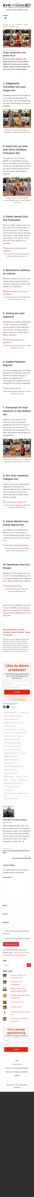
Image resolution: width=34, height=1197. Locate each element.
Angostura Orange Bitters (10, 712)
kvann (7, 327)
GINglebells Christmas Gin (11, 756)
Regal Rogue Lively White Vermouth (13, 783)
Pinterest (21, 632)
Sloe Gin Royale (8, 790)
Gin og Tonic (23, 753)
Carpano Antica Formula (10, 726)
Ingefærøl (18, 776)
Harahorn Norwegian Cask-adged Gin (13, 766)
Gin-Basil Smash (15, 1007)
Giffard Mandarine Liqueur (10, 753)
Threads (27, 632)
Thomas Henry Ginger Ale (10, 798)
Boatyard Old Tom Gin (9, 722)
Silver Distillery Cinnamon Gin (11, 786)
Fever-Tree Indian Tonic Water (11, 739)
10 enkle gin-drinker (16, 1002)
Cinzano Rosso (22, 729)
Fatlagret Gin (13, 484)
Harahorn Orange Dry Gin (10, 769)
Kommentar (7, 877)
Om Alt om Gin (17, 1064)
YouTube (9, 635)
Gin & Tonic (14, 158)
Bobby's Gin (21, 722)
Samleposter (13, 50)
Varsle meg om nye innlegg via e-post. (17, 938)
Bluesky (14, 629)
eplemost (20, 736)
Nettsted (6, 922)
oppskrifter (19, 59)
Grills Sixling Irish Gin (9, 763)
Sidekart (17, 1075)
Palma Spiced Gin (23, 780)
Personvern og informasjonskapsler (17, 1068)
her (20, 678)
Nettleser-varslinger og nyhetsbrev (17, 1072)
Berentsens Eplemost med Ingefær (13, 716)
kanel (23, 161)
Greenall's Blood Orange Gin (11, 759)
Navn (5, 905)
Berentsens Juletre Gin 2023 (11, 719)
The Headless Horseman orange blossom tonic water (16, 794)
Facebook (21, 629)
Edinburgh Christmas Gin (20, 732)
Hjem (17, 1060)
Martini (25, 776)
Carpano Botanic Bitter (10, 729)
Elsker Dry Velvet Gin (9, 736)
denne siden (24, 651)
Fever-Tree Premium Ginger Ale (12, 746)
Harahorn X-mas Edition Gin (11, 773)
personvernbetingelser (19, 699)
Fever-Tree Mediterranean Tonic (12, 743)
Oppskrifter (6, 50)
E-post (6, 914)
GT (11, 419)
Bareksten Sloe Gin (24, 712)
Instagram (6, 632)
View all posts (7, 822)
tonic (25, 427)
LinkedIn (14, 632)
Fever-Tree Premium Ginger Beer (12, 749)
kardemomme (14, 324)
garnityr (19, 64)
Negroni (19, 370)
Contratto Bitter (8, 732)
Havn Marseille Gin (9, 776)
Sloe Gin (13, 573)
